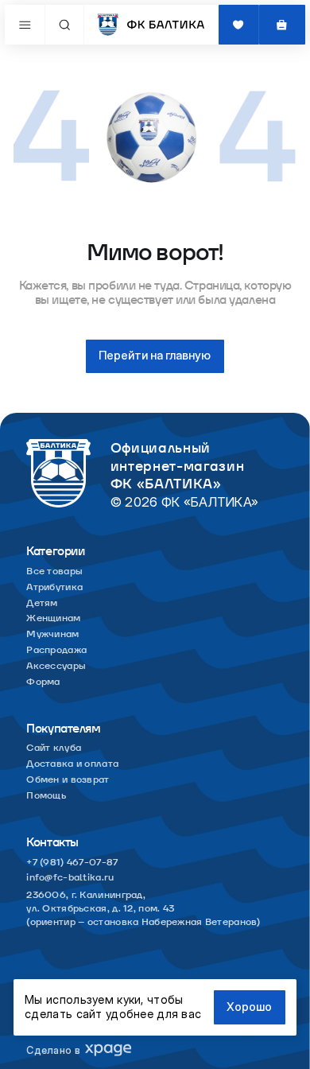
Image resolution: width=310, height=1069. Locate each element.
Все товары (54, 571)
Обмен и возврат (67, 780)
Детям (41, 603)
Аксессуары (56, 666)
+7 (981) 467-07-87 (72, 863)
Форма (43, 682)
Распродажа (56, 650)
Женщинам (53, 618)
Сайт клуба (53, 748)
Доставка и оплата (72, 764)
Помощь (46, 796)
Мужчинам (52, 634)
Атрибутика (54, 587)
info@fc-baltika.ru (70, 878)
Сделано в (53, 1050)
